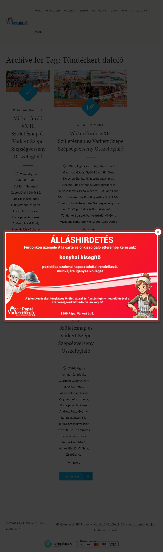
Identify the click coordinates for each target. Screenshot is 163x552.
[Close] (158, 232)
